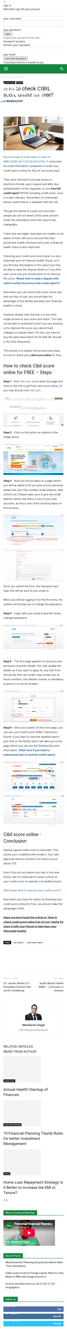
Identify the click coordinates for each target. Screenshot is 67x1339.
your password (11, 29)
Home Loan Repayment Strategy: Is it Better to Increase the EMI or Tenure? (33, 1187)
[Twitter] (14, 108)
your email (9, 54)
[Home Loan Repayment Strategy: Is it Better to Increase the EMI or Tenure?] (33, 1162)
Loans (6, 1173)
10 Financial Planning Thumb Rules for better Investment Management (33, 1138)
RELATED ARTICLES (18, 1047)
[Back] (4, 1)
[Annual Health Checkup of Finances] (33, 1069)
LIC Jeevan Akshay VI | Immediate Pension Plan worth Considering (17, 987)
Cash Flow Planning (12, 1124)
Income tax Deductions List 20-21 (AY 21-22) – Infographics (31, 1285)
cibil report (18, 942)
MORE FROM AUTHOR (19, 1052)
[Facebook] (6, 108)
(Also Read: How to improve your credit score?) (32, 890)
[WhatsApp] (30, 108)
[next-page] (7, 1200)
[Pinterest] (22, 108)
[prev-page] (4, 1200)
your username (12, 18)
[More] (38, 108)
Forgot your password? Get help (21, 37)
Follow (57, 1316)
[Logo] (12, 81)
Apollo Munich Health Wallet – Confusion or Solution (51, 987)
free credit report (35, 942)
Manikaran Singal (33, 1025)
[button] (5, 69)
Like (59, 1309)
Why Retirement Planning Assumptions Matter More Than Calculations (34, 1264)
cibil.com (25, 381)
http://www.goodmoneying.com (33, 1030)
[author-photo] (33, 1020)
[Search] (62, 69)
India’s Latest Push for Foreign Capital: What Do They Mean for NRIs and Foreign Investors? (34, 1275)
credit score (9, 1081)
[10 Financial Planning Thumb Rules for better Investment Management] (33, 1113)
